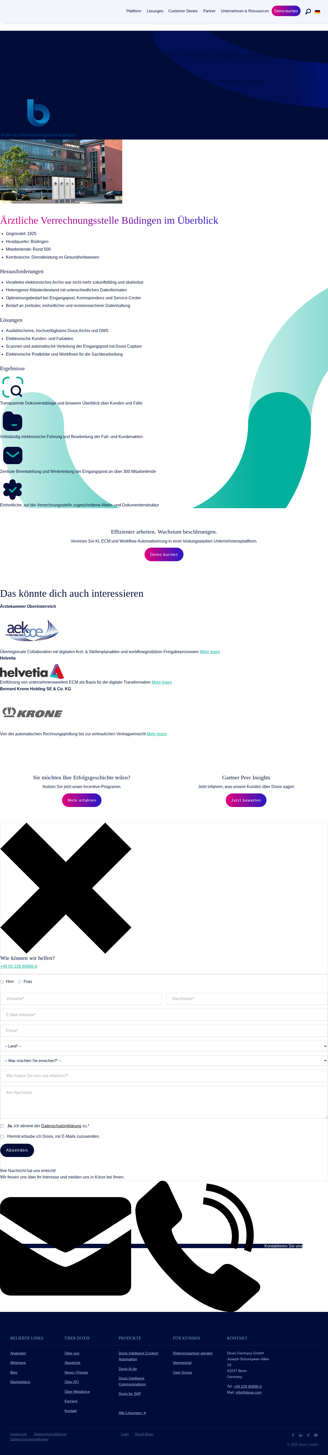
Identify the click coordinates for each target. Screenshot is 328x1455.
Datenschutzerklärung (61, 1126)
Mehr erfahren (82, 800)
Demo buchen (164, 554)
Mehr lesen (210, 652)
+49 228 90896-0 (248, 1386)
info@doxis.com (249, 1392)
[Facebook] (293, 1435)
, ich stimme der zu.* (48, 1126)
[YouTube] (315, 1435)
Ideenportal (182, 1363)
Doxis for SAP (130, 1394)
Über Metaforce (77, 1391)
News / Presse (76, 1372)
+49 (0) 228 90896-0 (18, 966)
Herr (10, 981)
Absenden (17, 1150)
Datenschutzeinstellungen (29, 1439)
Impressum (18, 1434)
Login (125, 1434)
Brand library (144, 1434)
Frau (28, 981)
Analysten (18, 1353)
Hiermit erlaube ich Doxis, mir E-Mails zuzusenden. (53, 1136)
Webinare (18, 1363)
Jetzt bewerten (246, 800)
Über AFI (72, 1382)
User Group (182, 1372)
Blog (13, 1372)
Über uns (72, 1353)
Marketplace (20, 1382)
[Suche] (308, 11)
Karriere (71, 1401)
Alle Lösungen (132, 1413)
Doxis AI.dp (128, 1369)
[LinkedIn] (301, 1435)
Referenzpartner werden (193, 1353)
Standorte (72, 1363)
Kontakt (71, 1411)
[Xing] (309, 1435)
